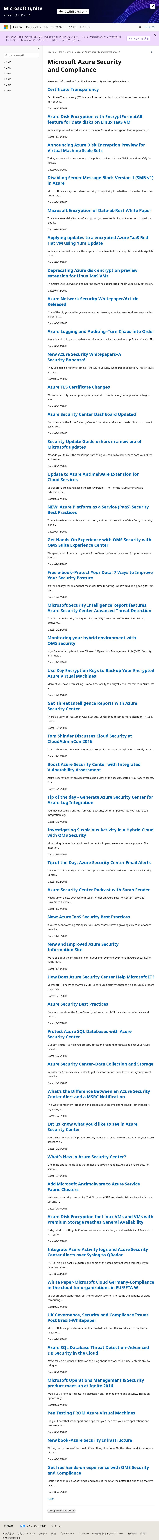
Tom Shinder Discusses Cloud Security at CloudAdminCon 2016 (90, 738)
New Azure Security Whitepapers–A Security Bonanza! (84, 356)
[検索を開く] (140, 27)
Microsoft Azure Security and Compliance (96, 51)
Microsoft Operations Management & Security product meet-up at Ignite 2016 (96, 1382)
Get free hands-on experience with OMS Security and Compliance (98, 1470)
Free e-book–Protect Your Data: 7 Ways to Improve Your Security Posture (100, 575)
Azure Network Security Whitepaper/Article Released (93, 301)
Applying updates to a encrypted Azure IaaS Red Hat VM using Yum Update (98, 240)
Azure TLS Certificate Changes (79, 387)
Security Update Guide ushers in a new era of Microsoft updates (95, 444)
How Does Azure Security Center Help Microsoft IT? (101, 977)
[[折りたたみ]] (38, 49)
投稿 (53, 1533)
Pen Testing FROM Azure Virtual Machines (91, 1413)
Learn (51, 51)
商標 (142, 1533)
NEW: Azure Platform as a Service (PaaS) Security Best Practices (98, 509)
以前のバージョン (26, 1533)
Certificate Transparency (73, 89)
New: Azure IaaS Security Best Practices (89, 917)
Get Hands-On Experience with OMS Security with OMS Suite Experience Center (99, 542)
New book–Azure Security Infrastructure (90, 1440)
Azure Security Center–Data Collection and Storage (100, 1064)
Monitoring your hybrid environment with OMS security (92, 640)
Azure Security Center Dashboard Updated (92, 414)
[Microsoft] (6, 27)
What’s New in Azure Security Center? (87, 1157)
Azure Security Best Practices (78, 1004)
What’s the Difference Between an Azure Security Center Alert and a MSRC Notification (99, 1093)
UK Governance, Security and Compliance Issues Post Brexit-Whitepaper (98, 1317)
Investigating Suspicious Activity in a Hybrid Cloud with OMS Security (101, 832)
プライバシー (66, 1533)
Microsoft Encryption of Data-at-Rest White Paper (99, 210)
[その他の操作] (151, 51)
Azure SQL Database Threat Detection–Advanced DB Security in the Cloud (98, 1350)
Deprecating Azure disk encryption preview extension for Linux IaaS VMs (92, 273)
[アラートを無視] (152, 6)
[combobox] (21, 55)
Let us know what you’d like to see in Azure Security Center (93, 1126)
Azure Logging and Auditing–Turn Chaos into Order (101, 331)
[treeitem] (21, 62)
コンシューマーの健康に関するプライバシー (100, 1533)
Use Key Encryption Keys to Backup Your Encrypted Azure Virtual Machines (101, 673)
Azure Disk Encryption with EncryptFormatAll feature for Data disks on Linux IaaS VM (95, 119)
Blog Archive (64, 51)
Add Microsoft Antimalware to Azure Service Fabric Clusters (94, 1186)
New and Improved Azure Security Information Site (83, 946)
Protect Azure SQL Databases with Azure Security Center (90, 1034)
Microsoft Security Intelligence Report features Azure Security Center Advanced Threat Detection (99, 607)
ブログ (42, 1533)
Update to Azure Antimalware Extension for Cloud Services (93, 476)
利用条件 (132, 1533)
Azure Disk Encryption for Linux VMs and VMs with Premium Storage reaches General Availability (100, 1219)
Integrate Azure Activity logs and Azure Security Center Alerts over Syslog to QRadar (98, 1252)
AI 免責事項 (8, 1533)
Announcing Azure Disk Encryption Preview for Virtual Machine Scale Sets (96, 147)
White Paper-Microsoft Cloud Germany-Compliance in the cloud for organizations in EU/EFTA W (101, 1284)
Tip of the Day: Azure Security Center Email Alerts (99, 862)
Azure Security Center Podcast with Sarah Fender (99, 890)
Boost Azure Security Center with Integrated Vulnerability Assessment (94, 767)
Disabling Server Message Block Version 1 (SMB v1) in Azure (100, 180)
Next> (51, 1499)
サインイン (149, 26)
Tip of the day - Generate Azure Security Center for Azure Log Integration (100, 799)
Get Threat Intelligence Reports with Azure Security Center (92, 705)
